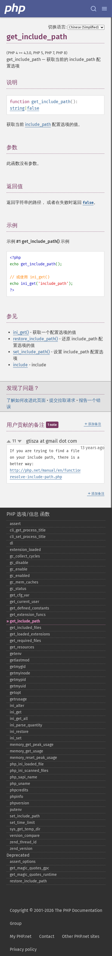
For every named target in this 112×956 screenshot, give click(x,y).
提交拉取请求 (62, 400)
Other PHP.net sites (80, 936)
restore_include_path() (35, 338)
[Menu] (104, 8)
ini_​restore (19, 731)
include (20, 364)
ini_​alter (17, 705)
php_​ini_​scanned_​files (29, 770)
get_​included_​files (25, 627)
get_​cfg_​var (19, 595)
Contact (46, 936)
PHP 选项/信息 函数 (28, 514)
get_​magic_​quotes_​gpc (29, 868)
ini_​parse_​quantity (26, 725)
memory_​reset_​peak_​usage (33, 757)
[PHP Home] (15, 8)
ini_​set (15, 738)
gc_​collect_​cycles (25, 556)
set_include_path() (31, 351)
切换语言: (57, 27)
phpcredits (19, 790)
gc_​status (18, 588)
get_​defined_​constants (29, 608)
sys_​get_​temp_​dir (25, 829)
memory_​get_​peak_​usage (32, 744)
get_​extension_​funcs (28, 614)
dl (11, 543)
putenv (16, 809)
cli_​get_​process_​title (28, 530)
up (10, 442)
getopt (15, 692)
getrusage (18, 699)
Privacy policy (23, 949)
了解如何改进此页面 (26, 400)
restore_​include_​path (28, 881)
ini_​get (15, 712)
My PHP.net (21, 936)
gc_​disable (19, 562)
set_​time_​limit (22, 822)
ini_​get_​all (19, 718)
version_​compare (25, 835)
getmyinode (20, 673)
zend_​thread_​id (23, 842)
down (19, 441)
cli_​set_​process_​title (28, 536)
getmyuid (18, 686)
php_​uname (20, 783)
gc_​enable (18, 569)
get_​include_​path (25, 621)
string (17, 108)
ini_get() (21, 332)
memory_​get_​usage (26, 751)
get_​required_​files (25, 640)
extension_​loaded (25, 549)
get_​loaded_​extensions (30, 634)
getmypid (18, 679)
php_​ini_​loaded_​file (27, 764)
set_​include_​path (25, 816)
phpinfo (16, 796)
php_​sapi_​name (23, 777)
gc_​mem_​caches (24, 582)
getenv (15, 653)
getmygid (18, 666)
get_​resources (22, 647)
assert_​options (23, 861)
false (33, 108)
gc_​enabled (20, 575)
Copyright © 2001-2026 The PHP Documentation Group (56, 917)
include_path (38, 124)
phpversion (19, 803)
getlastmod (19, 660)
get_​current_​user (24, 601)
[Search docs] (93, 8)
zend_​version (21, 848)
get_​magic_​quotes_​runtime (33, 874)
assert (15, 523)
